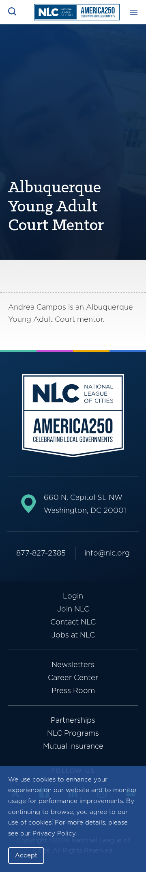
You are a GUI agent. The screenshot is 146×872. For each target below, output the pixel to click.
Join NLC (73, 609)
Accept (26, 855)
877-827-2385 (41, 553)
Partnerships (73, 720)
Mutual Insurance (73, 746)
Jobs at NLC (73, 635)
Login (73, 596)
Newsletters (73, 664)
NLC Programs (73, 733)
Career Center (73, 677)
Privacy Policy (53, 833)
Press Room (73, 690)
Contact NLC (73, 622)
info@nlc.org (107, 553)
